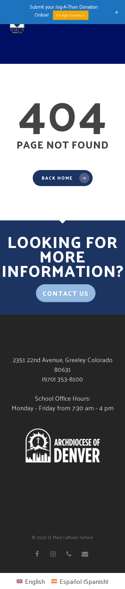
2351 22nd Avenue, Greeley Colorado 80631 (63, 364)
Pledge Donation (70, 15)
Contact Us (66, 293)
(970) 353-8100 (62, 379)
